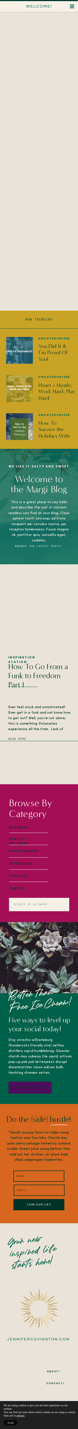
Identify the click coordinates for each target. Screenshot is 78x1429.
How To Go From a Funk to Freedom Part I (38, 675)
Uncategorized (54, 339)
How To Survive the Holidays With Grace (54, 433)
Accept (10, 1422)
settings (20, 1415)
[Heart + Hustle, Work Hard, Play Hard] (19, 388)
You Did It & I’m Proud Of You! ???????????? (53, 356)
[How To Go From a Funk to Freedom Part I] (39, 610)
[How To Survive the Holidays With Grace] (19, 426)
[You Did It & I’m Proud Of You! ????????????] (19, 350)
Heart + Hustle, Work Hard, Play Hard (56, 391)
